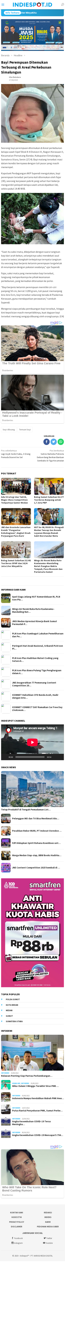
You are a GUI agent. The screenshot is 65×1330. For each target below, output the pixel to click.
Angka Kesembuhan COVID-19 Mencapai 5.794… (37, 1135)
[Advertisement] (32, 1295)
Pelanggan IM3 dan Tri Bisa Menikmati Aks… (35, 818)
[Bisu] (54, 757)
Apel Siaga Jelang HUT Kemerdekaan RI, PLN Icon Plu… (36, 598)
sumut (9, 1016)
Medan (9, 1010)
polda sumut (13, 999)
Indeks (47, 1217)
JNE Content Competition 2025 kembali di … (36, 867)
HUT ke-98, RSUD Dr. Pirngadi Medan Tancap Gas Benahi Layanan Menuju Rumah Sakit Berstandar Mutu (49, 531)
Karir (48, 1222)
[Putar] (5, 757)
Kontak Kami (16, 1212)
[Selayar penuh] (59, 757)
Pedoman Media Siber (48, 1226)
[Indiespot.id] (32, 4)
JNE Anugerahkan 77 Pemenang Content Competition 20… (34, 684)
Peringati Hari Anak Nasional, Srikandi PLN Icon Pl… (37, 647)
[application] (32, 742)
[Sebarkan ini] (46, 442)
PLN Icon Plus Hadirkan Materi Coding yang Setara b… (35, 659)
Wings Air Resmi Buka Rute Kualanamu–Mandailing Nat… (33, 610)
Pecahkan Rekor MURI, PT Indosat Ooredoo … (37, 830)
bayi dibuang (9, 429)
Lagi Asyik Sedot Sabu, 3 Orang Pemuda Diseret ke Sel (15, 454)
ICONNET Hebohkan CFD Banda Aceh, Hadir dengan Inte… (35, 696)
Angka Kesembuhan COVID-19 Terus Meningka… (31, 1123)
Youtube (49, 1243)
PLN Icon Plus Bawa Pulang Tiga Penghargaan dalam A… (36, 672)
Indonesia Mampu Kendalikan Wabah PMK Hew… (38, 1098)
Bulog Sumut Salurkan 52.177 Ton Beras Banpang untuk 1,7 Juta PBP (49, 500)
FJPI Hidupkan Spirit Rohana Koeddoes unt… (36, 843)
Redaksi (48, 1212)
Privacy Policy (16, 1222)
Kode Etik (17, 1217)
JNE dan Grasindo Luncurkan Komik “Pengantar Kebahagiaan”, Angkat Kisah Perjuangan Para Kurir (15, 531)
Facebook (18, 1238)
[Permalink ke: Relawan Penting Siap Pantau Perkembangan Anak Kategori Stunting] (32, 1053)
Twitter (49, 1238)
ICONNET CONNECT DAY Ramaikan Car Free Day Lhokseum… (37, 709)
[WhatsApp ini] (61, 442)
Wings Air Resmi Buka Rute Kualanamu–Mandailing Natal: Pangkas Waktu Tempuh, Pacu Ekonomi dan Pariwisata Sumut (48, 566)
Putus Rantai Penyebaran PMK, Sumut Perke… (37, 1110)
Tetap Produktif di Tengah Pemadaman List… (26, 809)
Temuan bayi (25, 429)
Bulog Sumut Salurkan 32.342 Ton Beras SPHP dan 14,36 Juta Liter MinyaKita (16, 563)
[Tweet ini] (53, 442)
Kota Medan (12, 1005)
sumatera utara (14, 1021)
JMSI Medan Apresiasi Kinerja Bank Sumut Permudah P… (34, 623)
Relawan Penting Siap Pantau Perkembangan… (26, 1075)
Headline (16, 1083)
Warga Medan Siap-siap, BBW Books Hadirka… (36, 855)
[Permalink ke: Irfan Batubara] (4, 78)
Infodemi (5, 1073)
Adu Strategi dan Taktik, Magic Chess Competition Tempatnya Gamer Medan (14, 500)
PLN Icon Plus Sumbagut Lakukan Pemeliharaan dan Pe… (37, 635)
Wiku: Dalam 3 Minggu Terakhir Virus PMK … (35, 1086)
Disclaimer (16, 1226)
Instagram (18, 1243)
